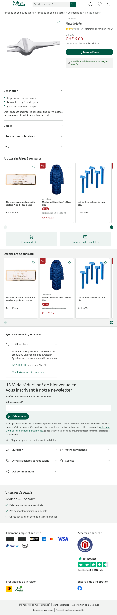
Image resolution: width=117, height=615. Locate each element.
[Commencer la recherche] (73, 4)
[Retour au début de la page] (114, 595)
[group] (33, 46)
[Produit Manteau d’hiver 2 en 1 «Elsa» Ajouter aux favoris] (69, 167)
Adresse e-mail (14, 402)
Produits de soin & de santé (19, 12)
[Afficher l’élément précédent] (5, 227)
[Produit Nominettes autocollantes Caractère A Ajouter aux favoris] (34, 167)
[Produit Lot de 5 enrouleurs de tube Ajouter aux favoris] (105, 167)
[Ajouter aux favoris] (58, 22)
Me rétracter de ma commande (34, 604)
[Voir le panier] (108, 4)
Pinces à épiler (93, 12)
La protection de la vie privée (85, 604)
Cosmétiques (75, 12)
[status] (51, 4)
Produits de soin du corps (51, 12)
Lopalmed (71, 18)
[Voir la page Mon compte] (90, 4)
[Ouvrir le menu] (8, 4)
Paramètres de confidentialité (70, 610)
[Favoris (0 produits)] (99, 4)
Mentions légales (61, 604)
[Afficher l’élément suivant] (111, 227)
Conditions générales (43, 610)
